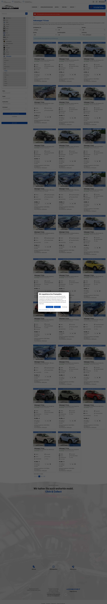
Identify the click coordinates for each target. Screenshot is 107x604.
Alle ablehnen (57, 306)
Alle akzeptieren (50, 306)
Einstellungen (64, 306)
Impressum (52, 309)
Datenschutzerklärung (44, 309)
